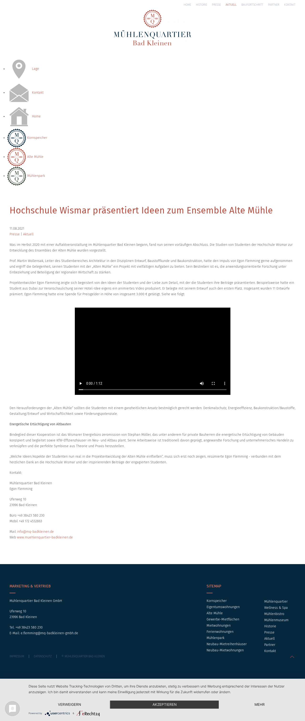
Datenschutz (43, 656)
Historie (201, 4)
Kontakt (289, 4)
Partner (273, 4)
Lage (35, 69)
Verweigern (69, 704)
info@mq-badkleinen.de (35, 532)
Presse (216, 4)
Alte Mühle (34, 157)
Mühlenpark (35, 176)
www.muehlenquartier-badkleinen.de (45, 537)
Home (187, 4)
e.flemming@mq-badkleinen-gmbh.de (49, 633)
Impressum (17, 656)
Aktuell (231, 4)
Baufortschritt (252, 4)
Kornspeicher (36, 138)
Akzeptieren (164, 704)
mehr (259, 704)
